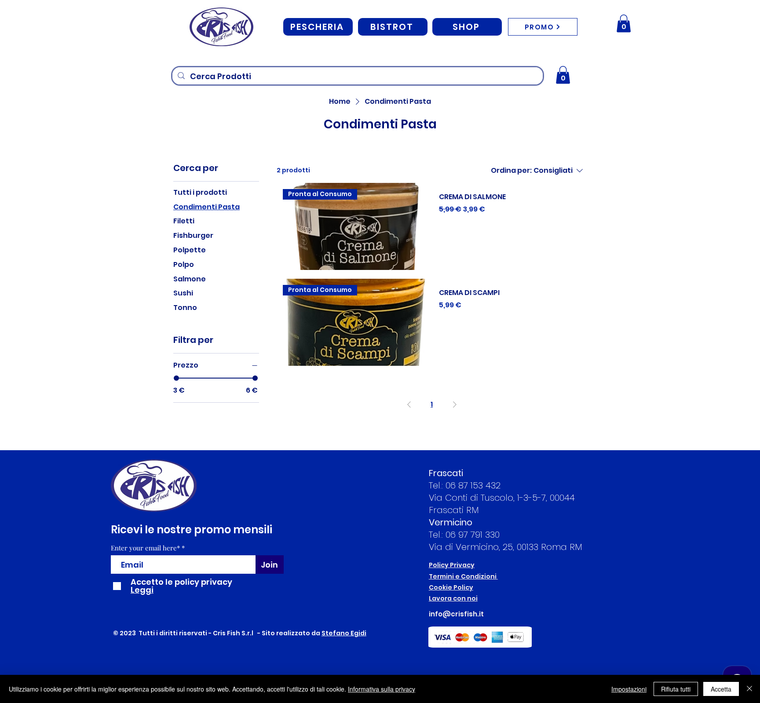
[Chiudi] (749, 689)
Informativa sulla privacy (381, 689)
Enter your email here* (145, 548)
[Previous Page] (409, 404)
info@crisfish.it (456, 614)
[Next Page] (454, 404)
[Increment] (579, 229)
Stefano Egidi (344, 633)
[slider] (176, 378)
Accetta (721, 689)
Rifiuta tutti (676, 689)
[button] (623, 24)
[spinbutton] (512, 229)
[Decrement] (445, 229)
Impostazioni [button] (629, 689)
